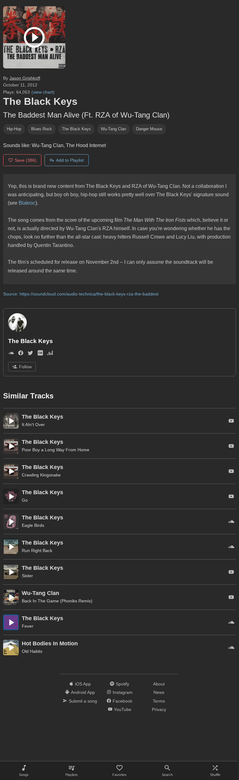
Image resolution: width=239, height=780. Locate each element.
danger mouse (149, 129)
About (159, 683)
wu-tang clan (113, 129)
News (158, 692)
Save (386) (25, 160)
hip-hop (14, 129)
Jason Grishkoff (24, 78)
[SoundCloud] (11, 354)
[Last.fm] (40, 354)
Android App (83, 692)
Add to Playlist (70, 160)
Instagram (123, 692)
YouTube (122, 709)
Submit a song (83, 701)
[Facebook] (21, 354)
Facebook (122, 701)
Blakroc (27, 203)
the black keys (76, 129)
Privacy (159, 709)
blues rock (41, 129)
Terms (159, 701)
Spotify (122, 683)
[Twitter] (30, 354)
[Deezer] (50, 354)
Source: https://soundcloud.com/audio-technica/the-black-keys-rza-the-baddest (80, 293)
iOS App (83, 683)
